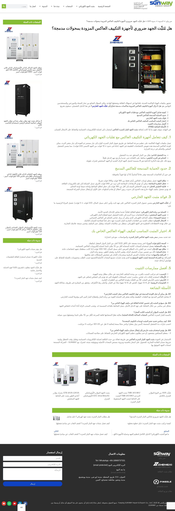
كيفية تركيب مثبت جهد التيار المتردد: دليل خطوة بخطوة (149, 423)
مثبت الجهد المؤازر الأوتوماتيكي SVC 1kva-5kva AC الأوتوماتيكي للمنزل (96, 396)
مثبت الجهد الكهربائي (87, 6)
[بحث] (4, 6)
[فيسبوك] (25, 503)
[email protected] (118, 472)
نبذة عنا (56, 6)
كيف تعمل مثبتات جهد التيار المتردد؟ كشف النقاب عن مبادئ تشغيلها (83, 423)
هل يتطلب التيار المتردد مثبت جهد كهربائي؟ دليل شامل (88, 417)
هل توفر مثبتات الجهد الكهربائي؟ (29, 249)
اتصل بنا (33, 6)
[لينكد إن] (20, 503)
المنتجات (69, 6)
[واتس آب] (9, 503)
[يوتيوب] (14, 503)
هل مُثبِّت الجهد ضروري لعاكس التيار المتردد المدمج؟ (150, 417)
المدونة (44, 6)
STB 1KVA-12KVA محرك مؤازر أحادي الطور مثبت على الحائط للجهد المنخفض (66, 396)
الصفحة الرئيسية (104, 6)
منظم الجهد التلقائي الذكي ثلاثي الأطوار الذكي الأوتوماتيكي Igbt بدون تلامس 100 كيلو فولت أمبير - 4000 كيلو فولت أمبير (22, 176)
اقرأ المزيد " (38, 74)
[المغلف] (4, 503)
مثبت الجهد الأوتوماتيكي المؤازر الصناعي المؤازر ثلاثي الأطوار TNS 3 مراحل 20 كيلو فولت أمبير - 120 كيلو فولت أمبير (23, 229)
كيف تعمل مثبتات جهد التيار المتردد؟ (28, 278)
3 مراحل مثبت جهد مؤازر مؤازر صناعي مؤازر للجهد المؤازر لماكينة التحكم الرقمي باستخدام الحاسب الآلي (23, 123)
